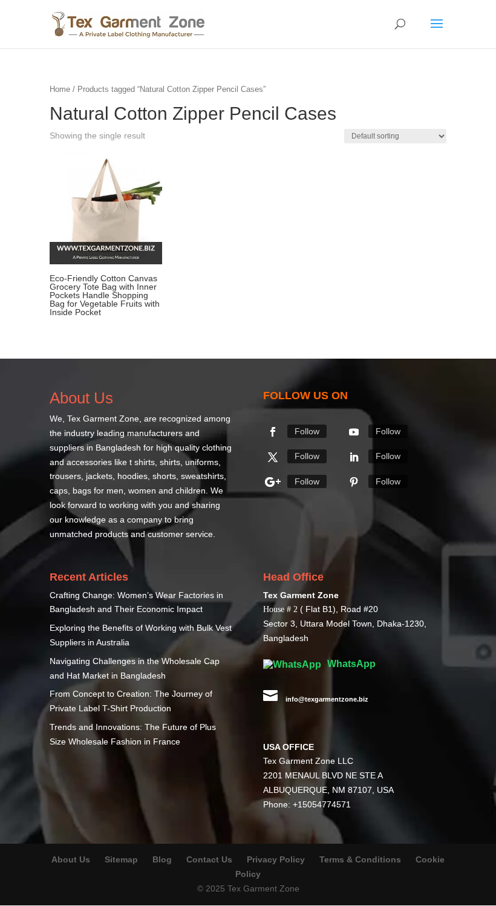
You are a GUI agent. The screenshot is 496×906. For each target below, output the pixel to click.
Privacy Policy (276, 859)
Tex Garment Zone (103, 418)
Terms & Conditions (360, 859)
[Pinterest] (354, 482)
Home (60, 89)
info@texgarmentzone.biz (327, 699)
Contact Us (209, 859)
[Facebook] (272, 432)
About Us (70, 859)
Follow (307, 431)
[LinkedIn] (354, 457)
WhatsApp (350, 664)
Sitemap (121, 859)
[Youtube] (354, 432)
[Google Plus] (272, 482)
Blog (163, 859)
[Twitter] (272, 457)
